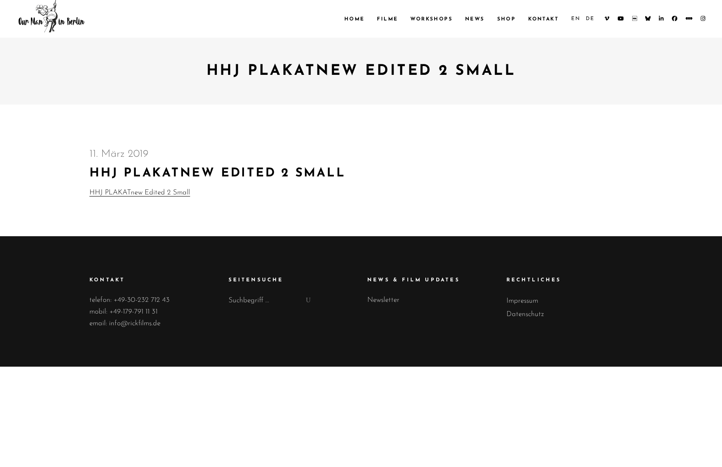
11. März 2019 (118, 154)
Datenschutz (525, 314)
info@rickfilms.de (134, 323)
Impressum (522, 300)
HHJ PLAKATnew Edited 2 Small (139, 192)
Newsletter (383, 300)
